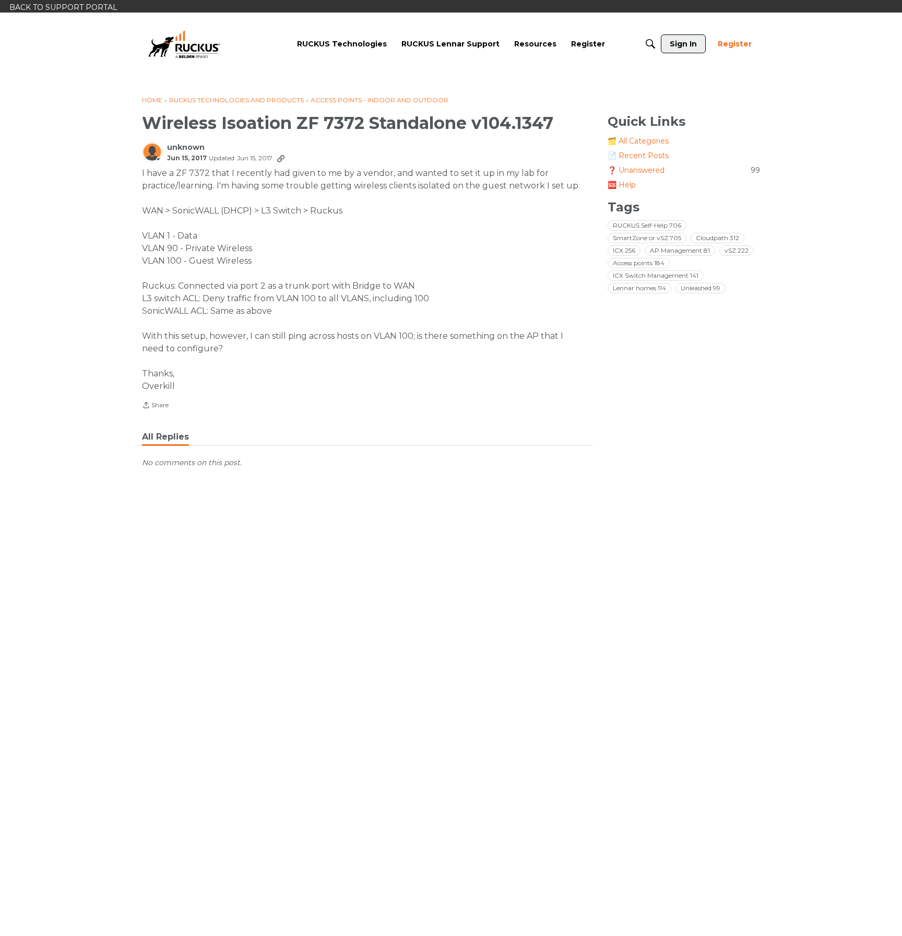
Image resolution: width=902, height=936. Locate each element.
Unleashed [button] (700, 288)
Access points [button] (638, 263)
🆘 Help (622, 184)
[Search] (650, 43)
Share (155, 406)
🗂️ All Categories (638, 141)
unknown (186, 147)
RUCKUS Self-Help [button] (647, 225)
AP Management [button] (680, 250)
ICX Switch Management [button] (655, 275)
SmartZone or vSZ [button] (647, 238)
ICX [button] (624, 250)
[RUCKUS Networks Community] (184, 44)
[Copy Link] (281, 158)
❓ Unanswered (684, 170)
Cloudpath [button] (717, 238)
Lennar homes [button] (639, 288)
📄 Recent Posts (638, 155)
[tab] (165, 437)
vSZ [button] (737, 250)
